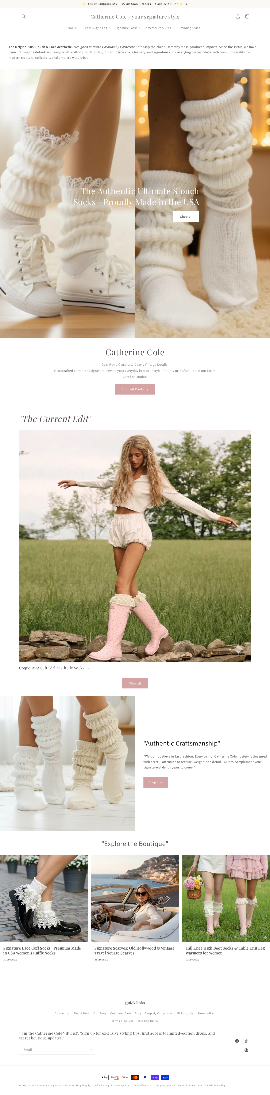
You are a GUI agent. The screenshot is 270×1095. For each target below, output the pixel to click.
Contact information (188, 1085)
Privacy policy (121, 1085)
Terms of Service (123, 1021)
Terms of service (142, 1085)
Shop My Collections (159, 1013)
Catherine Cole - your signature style (48, 1085)
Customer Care (120, 1013)
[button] (23, 16)
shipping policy (148, 1021)
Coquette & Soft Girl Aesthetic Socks (52, 668)
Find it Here (82, 1013)
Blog (138, 1013)
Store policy (205, 1013)
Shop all (186, 216)
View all (135, 683)
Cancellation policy (214, 1085)
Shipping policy (164, 1085)
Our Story (99, 1013)
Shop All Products (135, 389)
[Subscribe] (90, 1050)
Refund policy (101, 1085)
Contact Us (62, 1013)
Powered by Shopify (79, 1085)
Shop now (156, 782)
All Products (185, 1013)
